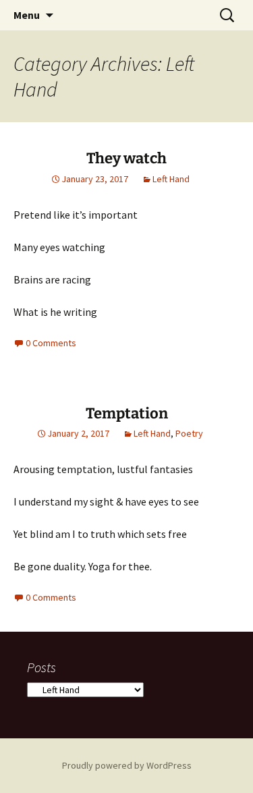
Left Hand (171, 179)
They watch (126, 158)
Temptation (127, 413)
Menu (26, 15)
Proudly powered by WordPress (127, 765)
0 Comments (51, 343)
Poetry (189, 433)
